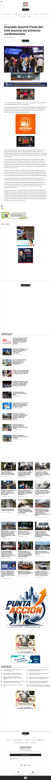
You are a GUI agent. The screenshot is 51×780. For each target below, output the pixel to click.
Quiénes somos (40, 740)
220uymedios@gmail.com (33, 774)
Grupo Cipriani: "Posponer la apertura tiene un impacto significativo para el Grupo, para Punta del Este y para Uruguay (8, 534)
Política (31, 14)
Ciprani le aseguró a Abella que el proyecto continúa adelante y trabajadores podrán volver (25, 473)
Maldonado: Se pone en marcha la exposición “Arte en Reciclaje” (20, 437)
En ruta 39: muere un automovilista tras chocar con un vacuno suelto (24, 533)
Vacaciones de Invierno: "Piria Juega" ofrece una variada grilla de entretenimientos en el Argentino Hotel (20, 405)
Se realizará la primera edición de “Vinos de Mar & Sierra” (20, 393)
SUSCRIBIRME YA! (25, 755)
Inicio (4, 14)
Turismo (40, 14)
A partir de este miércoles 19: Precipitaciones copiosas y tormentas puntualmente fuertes (42, 492)
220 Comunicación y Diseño (21, 742)
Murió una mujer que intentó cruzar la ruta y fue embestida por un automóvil (38, 670)
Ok (25, 777)
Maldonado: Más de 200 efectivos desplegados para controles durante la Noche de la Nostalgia (25, 511)
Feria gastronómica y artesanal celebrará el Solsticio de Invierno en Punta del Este (20, 426)
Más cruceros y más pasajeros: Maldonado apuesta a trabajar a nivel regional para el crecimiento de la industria (42, 534)
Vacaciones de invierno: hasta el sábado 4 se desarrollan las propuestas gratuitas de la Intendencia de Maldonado (20, 383)
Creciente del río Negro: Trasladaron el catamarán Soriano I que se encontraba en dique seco (42, 473)
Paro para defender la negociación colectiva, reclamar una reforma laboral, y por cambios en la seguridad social (8, 554)
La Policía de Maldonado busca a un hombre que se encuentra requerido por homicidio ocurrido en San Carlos (7, 574)
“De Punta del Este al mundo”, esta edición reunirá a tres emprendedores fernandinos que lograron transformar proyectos (20, 340)
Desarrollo (26, 14)
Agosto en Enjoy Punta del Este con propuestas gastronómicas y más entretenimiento (19, 361)
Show (21, 16)
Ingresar (33, 742)
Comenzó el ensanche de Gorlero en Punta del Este (7, 509)
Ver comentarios (25, 285)
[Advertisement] (25, 272)
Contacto (9, 740)
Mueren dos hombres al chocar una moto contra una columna (42, 553)
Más (24, 16)
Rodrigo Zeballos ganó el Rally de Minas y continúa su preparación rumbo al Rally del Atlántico (25, 492)
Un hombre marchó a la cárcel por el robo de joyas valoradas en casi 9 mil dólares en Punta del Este (42, 573)
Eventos (6, 24)
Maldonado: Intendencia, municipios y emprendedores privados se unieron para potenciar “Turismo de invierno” (20, 416)
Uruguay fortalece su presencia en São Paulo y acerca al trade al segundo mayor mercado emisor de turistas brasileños (25, 554)
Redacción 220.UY (11, 37)
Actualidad (8, 14)
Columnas (29, 16)
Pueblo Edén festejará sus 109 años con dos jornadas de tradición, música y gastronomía (20, 351)
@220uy (3, 208)
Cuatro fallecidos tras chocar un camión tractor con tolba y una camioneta (7, 473)
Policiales (15, 14)
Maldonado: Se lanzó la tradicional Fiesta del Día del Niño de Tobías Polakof (25, 573)
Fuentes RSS (28, 740)
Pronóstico (46, 14)
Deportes (36, 14)
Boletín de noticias (25, 747)
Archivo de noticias (18, 740)
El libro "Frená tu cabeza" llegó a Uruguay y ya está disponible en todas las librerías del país (20, 372)
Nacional (20, 14)
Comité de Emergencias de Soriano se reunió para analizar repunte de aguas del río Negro (8, 492)
